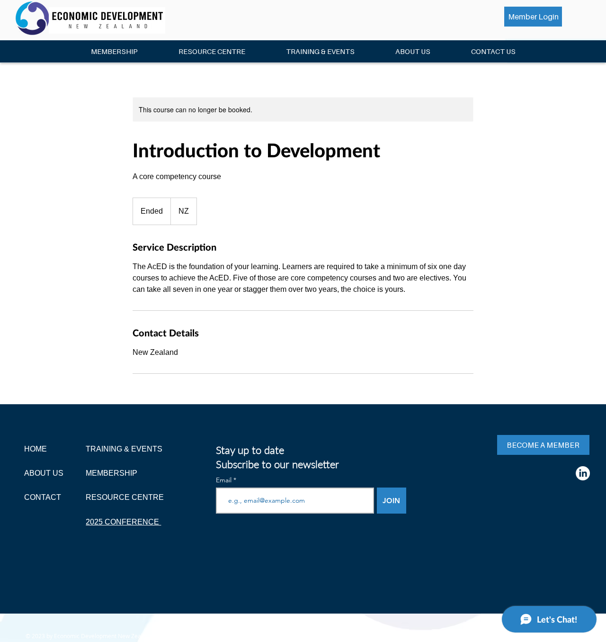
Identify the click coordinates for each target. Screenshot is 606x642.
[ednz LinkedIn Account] (583, 473)
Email (224, 480)
